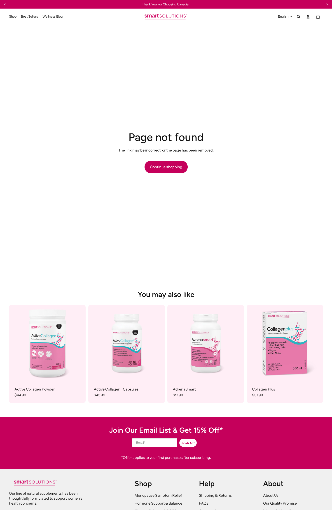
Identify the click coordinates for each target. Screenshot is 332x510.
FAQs (203, 503)
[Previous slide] (16, 343)
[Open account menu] (308, 17)
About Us (270, 495)
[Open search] (299, 17)
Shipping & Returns (215, 495)
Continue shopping (166, 167)
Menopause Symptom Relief (158, 495)
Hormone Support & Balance (158, 503)
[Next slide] (79, 343)
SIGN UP (188, 443)
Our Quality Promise (280, 503)
